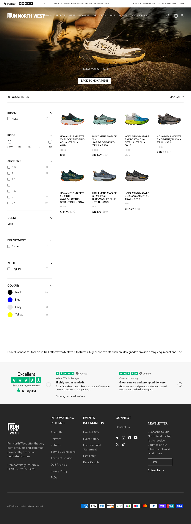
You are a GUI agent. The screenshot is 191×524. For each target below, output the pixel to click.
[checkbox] (28, 119)
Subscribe (154, 470)
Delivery (56, 438)
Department (16, 240)
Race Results (91, 462)
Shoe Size (14, 161)
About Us (56, 432)
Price (11, 135)
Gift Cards (99, 15)
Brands (60, 15)
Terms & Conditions (63, 451)
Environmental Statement (92, 447)
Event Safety (91, 438)
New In (48, 15)
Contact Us (123, 427)
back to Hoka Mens (94, 80)
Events (123, 15)
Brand (12, 112)
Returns (56, 445)
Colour (13, 285)
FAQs (54, 477)
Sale (112, 15)
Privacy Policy (59, 471)
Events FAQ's (91, 432)
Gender (12, 217)
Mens (72, 15)
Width (11, 263)
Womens (84, 15)
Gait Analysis (139, 15)
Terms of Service (61, 458)
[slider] (9, 142)
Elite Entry (89, 456)
